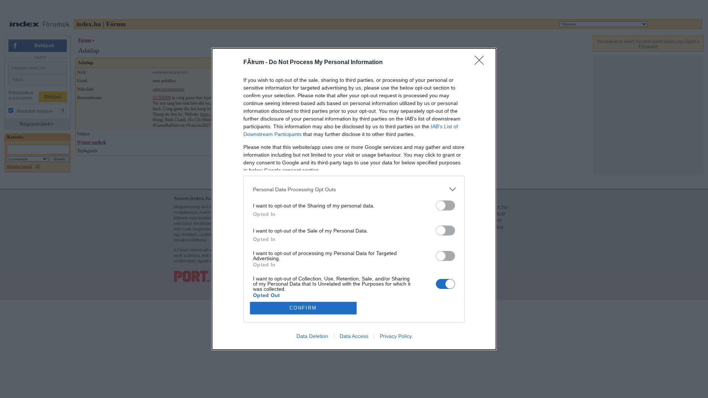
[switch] (445, 205)
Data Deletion (312, 336)
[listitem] (354, 189)
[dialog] (354, 199)
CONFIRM (303, 308)
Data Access (354, 336)
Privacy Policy (396, 336)
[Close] (482, 63)
